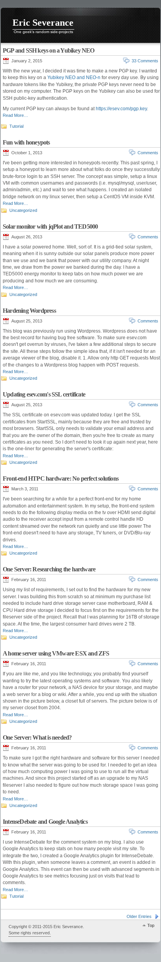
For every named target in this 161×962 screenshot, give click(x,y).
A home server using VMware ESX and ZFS (56, 653)
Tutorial (16, 126)
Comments (148, 152)
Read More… (15, 115)
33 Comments (145, 60)
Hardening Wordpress (29, 310)
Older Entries (139, 916)
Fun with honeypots (26, 142)
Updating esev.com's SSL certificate (44, 394)
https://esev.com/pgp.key (121, 108)
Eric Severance (43, 23)
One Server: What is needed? (37, 737)
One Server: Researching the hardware (49, 569)
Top (150, 925)
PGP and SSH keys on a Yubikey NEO (49, 50)
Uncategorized (23, 210)
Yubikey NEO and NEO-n (73, 77)
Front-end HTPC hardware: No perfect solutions (60, 478)
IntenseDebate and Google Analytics (45, 821)
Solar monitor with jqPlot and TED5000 (50, 226)
